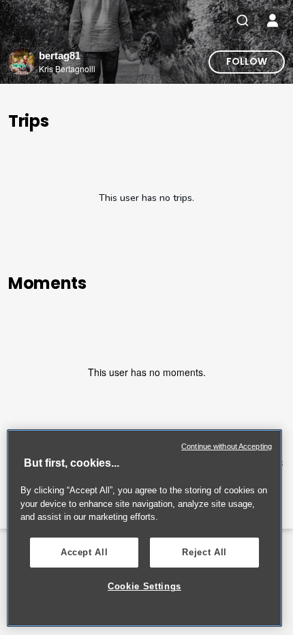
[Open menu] (272, 20)
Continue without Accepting (226, 446)
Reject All (204, 552)
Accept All (84, 552)
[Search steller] (242, 20)
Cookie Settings (144, 586)
